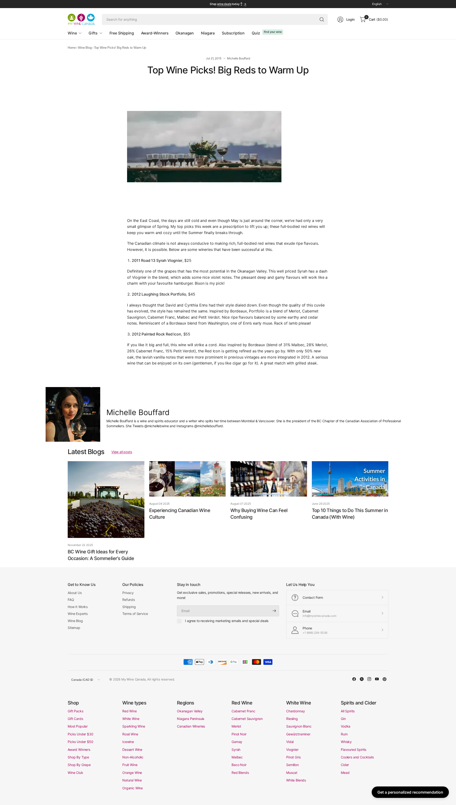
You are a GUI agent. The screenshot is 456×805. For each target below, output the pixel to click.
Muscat (291, 773)
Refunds (128, 600)
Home (72, 47)
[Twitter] (362, 679)
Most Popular (78, 726)
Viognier (292, 750)
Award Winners (79, 750)
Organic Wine (132, 788)
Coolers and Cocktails (357, 757)
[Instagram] (369, 679)
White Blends (296, 780)
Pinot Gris (293, 757)
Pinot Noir (239, 734)
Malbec (237, 757)
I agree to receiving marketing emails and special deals (226, 621)
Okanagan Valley (190, 711)
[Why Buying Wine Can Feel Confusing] (268, 479)
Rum (344, 734)
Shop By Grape (79, 765)
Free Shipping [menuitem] (121, 33)
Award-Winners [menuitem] (155, 33)
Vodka (345, 726)
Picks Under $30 (80, 734)
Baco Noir (239, 765)
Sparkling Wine (133, 726)
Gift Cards (75, 719)
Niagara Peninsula (190, 719)
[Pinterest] (384, 679)
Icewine (128, 742)
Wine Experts (78, 614)
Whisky (346, 742)
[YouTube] (377, 679)
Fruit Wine (129, 765)
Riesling (292, 719)
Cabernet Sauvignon (247, 719)
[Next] (388, 512)
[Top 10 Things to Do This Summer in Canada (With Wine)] (350, 479)
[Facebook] (354, 679)
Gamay (237, 742)
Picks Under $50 (80, 742)
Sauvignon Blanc (299, 726)
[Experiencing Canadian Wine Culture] (187, 479)
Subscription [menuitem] (233, 33)
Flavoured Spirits (353, 750)
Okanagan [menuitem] (185, 33)
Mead (345, 773)
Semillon (292, 765)
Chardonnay (295, 711)
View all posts (121, 452)
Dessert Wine (132, 750)
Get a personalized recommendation (410, 792)
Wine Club (75, 773)
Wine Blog (85, 47)
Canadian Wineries (191, 726)
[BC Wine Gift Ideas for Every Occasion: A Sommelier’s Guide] (106, 499)
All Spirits (348, 711)
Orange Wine (132, 773)
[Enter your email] (274, 610)
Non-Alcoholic (132, 757)
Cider (345, 765)
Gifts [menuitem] (93, 33)
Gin (343, 719)
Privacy (128, 593)
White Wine (130, 719)
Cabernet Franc (243, 711)
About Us (75, 593)
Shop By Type (78, 757)
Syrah (236, 750)
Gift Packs (75, 711)
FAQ (71, 600)
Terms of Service (135, 614)
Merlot (236, 726)
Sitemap (74, 628)
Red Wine (129, 711)
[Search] (322, 19)
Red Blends (240, 773)
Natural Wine (132, 780)
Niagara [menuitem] (208, 33)
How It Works (78, 607)
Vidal (290, 742)
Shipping (129, 607)
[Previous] (67, 512)
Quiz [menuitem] (256, 33)
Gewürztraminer (298, 734)
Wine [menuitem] (72, 33)
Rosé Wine (130, 734)
